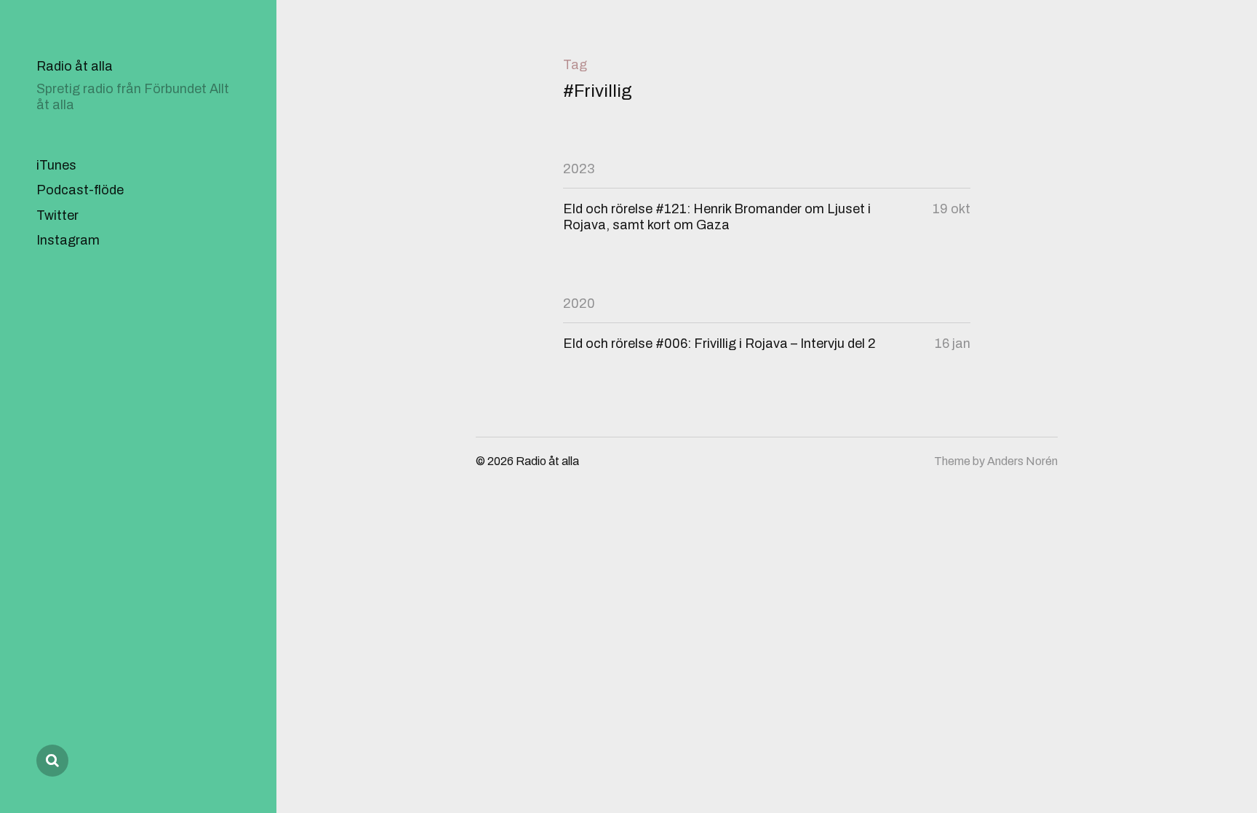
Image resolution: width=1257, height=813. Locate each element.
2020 (579, 303)
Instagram (68, 240)
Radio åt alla (74, 66)
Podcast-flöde (80, 190)
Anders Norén (1022, 461)
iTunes (56, 165)
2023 (578, 169)
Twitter (57, 215)
